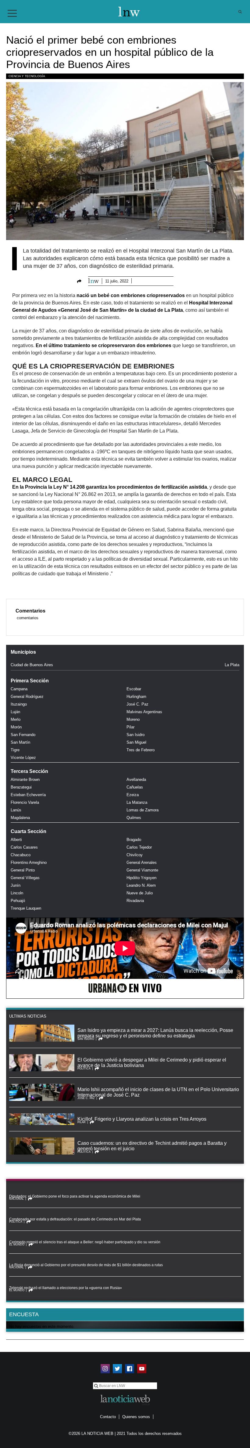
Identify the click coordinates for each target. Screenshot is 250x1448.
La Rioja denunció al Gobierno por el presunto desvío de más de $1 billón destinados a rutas (86, 1265)
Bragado (134, 839)
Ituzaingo (19, 704)
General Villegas (25, 877)
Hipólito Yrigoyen (141, 877)
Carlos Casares (24, 847)
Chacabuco (20, 855)
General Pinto (23, 870)
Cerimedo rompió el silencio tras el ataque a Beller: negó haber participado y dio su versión (84, 1242)
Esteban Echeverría (28, 794)
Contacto (108, 1416)
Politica (84, 1068)
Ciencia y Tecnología (27, 76)
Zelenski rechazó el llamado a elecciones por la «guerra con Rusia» (65, 1288)
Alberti (16, 839)
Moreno (133, 719)
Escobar (134, 689)
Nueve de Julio (140, 893)
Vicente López (23, 757)
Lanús (16, 810)
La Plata (232, 665)
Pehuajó (18, 900)
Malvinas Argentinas (144, 712)
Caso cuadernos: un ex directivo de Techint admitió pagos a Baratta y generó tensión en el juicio (152, 1146)
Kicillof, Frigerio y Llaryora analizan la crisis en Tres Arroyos (141, 1119)
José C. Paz (137, 704)
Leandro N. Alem (141, 885)
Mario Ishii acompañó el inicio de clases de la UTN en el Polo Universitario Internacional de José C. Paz (158, 1092)
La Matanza (137, 802)
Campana (19, 689)
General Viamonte (142, 870)
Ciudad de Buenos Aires (32, 665)
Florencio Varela (25, 802)
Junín (15, 885)
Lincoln (17, 893)
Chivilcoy (135, 855)
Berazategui (21, 787)
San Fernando (23, 734)
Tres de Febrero (141, 750)
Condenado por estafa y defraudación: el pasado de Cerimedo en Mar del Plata (75, 1219)
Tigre (15, 750)
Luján (15, 712)
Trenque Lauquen (26, 908)
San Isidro (136, 734)
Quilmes (134, 817)
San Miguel (136, 742)
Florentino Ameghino (29, 862)
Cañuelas (135, 787)
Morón (16, 727)
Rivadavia (135, 900)
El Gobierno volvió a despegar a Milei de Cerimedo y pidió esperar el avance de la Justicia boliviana (151, 1062)
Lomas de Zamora (143, 810)
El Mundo (16, 1244)
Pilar (130, 727)
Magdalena (20, 817)
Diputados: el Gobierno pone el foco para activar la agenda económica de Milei (74, 1196)
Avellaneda (136, 779)
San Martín (20, 742)
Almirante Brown (25, 779)
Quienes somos (136, 1416)
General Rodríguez (27, 696)
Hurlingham (136, 696)
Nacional (16, 1198)
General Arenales (142, 862)
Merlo (15, 719)
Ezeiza (133, 794)
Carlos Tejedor (139, 847)
